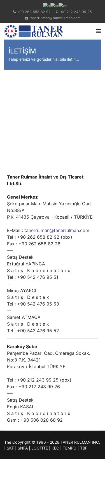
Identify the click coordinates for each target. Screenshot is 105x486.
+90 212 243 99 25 (75, 12)
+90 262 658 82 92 (34, 12)
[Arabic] (54, 5)
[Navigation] (98, 31)
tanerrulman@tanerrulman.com (55, 18)
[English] (63, 5)
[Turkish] (46, 5)
